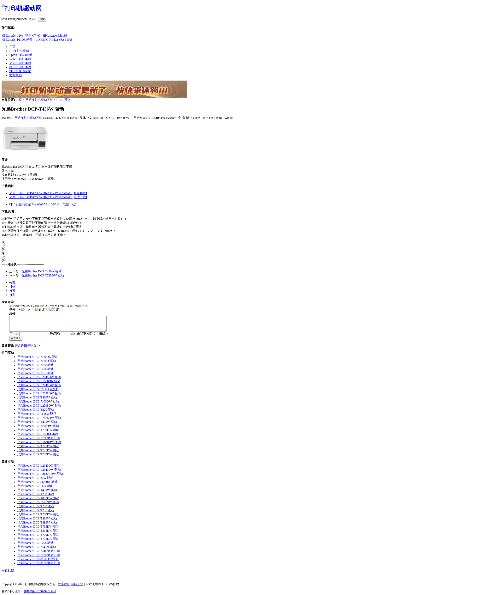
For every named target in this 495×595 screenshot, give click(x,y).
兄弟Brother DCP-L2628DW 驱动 (39, 393)
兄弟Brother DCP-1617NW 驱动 (38, 502)
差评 (56, 309)
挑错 (12, 286)
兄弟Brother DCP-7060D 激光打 (38, 389)
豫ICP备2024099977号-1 (40, 591)
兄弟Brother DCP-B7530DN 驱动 (38, 381)
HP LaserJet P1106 (13, 39)
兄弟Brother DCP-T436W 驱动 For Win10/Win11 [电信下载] (48, 197)
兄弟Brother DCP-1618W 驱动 (36, 413)
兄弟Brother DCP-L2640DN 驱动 (38, 465)
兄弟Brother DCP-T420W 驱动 (37, 421)
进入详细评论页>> (27, 345)
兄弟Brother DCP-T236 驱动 (35, 510)
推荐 (12, 290)
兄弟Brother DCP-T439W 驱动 (37, 490)
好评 (41, 309)
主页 (19, 99)
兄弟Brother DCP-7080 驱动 (35, 365)
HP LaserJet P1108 (61, 39)
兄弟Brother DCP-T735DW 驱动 (43, 275)
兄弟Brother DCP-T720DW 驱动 (38, 454)
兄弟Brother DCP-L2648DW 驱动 (39, 377)
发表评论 (16, 338)
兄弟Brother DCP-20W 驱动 (35, 477)
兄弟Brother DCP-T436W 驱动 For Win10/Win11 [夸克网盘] (48, 193)
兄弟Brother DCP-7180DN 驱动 (37, 356)
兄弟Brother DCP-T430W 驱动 (41, 271)
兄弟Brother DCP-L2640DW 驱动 (39, 469)
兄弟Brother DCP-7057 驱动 (35, 373)
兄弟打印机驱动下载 (39, 99)
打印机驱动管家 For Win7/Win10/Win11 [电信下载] (42, 204)
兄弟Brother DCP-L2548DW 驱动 (39, 385)
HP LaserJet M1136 (55, 35)
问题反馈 (8, 570)
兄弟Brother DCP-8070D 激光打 (38, 559)
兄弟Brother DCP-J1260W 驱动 (37, 481)
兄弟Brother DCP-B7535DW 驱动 (39, 417)
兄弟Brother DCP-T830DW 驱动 (38, 498)
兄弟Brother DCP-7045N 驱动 (36, 547)
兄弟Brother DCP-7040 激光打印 (38, 551)
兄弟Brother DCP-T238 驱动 (35, 494)
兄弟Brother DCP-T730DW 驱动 (38, 430)
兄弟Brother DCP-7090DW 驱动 (38, 426)
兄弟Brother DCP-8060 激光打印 (38, 563)
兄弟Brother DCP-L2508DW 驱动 (39, 405)
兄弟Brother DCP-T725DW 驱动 (38, 446)
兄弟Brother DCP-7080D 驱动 (36, 360)
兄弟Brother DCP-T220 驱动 (35, 409)
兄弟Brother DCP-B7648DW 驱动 (39, 442)
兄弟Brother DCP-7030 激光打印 (38, 438)
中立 (27, 309)
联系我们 (64, 584)
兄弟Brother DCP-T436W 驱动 (37, 522)
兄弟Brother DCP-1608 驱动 (35, 369)
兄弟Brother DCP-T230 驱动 (35, 506)
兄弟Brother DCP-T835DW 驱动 (38, 530)
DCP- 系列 (63, 99)
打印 (12, 294)
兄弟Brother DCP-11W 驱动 (35, 486)
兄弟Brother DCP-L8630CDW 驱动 (40, 473)
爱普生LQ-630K (37, 39)
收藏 (12, 282)
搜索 (42, 19)
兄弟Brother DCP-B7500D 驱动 (37, 434)
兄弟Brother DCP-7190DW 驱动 (38, 401)
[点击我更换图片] (83, 334)
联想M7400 (32, 35)
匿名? (104, 333)
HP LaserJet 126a (12, 35)
